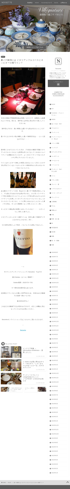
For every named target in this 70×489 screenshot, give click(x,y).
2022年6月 (54, 451)
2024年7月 (54, 343)
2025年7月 (54, 295)
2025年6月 (54, 300)
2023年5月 (54, 403)
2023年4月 (54, 408)
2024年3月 (54, 360)
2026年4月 (54, 265)
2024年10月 (55, 330)
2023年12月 (55, 373)
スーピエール (55, 160)
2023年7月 (54, 395)
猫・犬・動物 (55, 240)
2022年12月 (55, 425)
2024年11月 (54, 326)
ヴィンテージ (55, 197)
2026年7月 (54, 256)
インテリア (54, 147)
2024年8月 (54, 338)
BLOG (56, 2)
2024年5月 (54, 351)
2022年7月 (54, 447)
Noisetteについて (46, 2)
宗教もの (54, 210)
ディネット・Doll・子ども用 (57, 170)
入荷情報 (54, 201)
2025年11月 (54, 278)
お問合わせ (64, 2)
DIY (52, 108)
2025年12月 (55, 274)
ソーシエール (55, 165)
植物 (52, 236)
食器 (52, 245)
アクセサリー (55, 128)
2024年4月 (54, 356)
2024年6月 (54, 347)
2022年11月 (54, 429)
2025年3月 (54, 313)
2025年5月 (54, 304)
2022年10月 (55, 434)
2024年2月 (54, 364)
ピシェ (53, 175)
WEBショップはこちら (35, 47)
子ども (53, 206)
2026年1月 (54, 269)
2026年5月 (54, 261)
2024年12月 (55, 321)
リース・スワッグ (56, 193)
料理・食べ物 (55, 219)
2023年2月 (54, 416)
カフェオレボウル (56, 152)
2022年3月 (54, 464)
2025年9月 (54, 287)
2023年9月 (54, 386)
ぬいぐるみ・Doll (56, 123)
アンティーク (55, 132)
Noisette (23, 330)
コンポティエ (55, 156)
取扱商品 (30, 2)
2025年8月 (54, 291)
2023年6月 (54, 399)
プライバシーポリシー (9, 486)
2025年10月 (55, 282)
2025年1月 (54, 317)
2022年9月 (54, 438)
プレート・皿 (55, 184)
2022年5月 (54, 455)
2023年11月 (54, 377)
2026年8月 (54, 252)
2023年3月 (54, 412)
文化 (52, 214)
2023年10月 (55, 382)
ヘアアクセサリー (56, 188)
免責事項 (19, 486)
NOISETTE (7, 2)
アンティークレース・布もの (56, 138)
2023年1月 (54, 421)
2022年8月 (54, 442)
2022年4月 (54, 459)
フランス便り (55, 180)
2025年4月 (54, 308)
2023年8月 (54, 390)
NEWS (37, 2)
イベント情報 (55, 143)
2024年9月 (54, 334)
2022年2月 (54, 468)
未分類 (53, 232)
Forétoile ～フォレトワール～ (57, 114)
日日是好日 (54, 227)
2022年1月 (54, 472)
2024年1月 (54, 369)
